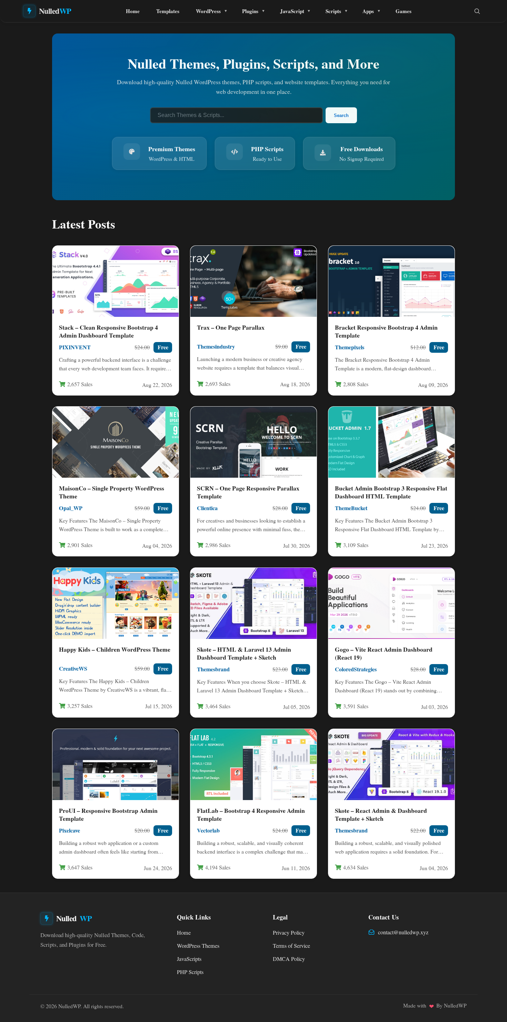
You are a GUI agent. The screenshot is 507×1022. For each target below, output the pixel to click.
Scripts (333, 11)
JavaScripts (189, 959)
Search (341, 115)
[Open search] (477, 11)
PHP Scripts (190, 972)
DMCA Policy (289, 959)
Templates (167, 11)
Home (133, 11)
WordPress (208, 11)
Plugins (250, 11)
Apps (368, 11)
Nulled (55, 11)
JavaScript (292, 11)
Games (403, 11)
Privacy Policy (289, 932)
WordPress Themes (198, 946)
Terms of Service (291, 946)
